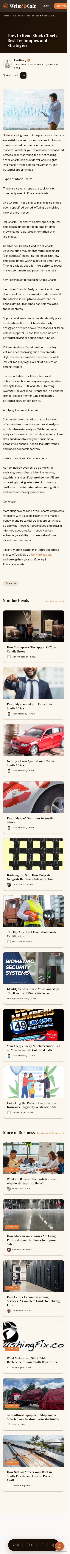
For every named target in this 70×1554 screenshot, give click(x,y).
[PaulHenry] (7, 64)
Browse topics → (55, 601)
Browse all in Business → (50, 1133)
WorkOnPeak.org (41, 555)
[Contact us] (59, 1546)
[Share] (53, 1545)
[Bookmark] (42, 1545)
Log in (46, 5)
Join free (62, 5)
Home (6, 16)
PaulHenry (20, 60)
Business (18, 16)
